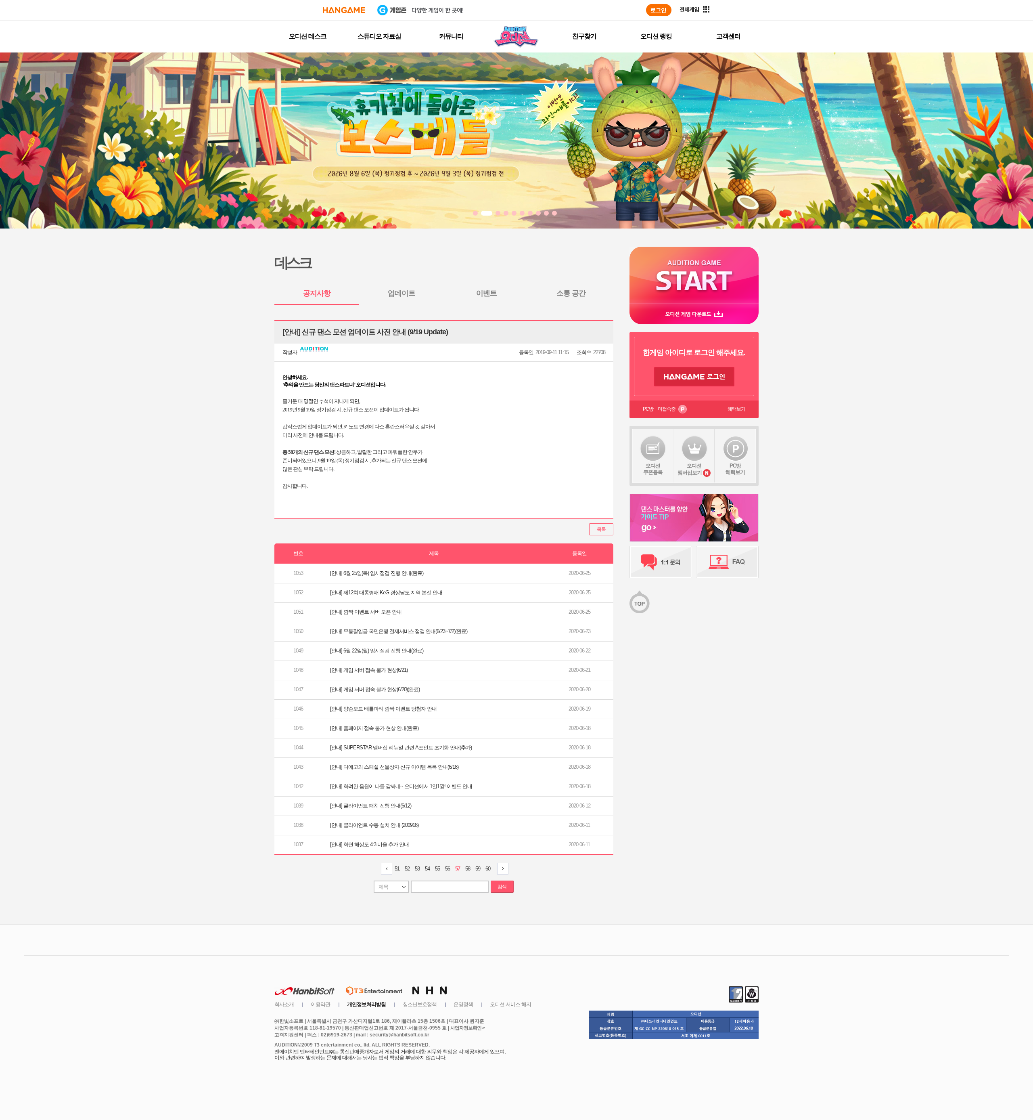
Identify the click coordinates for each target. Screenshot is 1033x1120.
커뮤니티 (451, 36)
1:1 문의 (660, 562)
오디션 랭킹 (656, 36)
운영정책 (463, 1004)
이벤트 (486, 293)
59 (477, 869)
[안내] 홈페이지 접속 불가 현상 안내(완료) (374, 728)
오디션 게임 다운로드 (694, 314)
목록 (601, 529)
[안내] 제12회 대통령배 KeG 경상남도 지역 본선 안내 (386, 592)
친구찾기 (584, 36)
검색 (502, 886)
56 (447, 869)
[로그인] (658, 10)
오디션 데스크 (307, 36)
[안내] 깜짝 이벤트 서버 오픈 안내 (365, 612)
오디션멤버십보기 (690, 469)
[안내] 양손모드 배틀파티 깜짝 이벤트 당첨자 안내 (383, 709)
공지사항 (316, 293)
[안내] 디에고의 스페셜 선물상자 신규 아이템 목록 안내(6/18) (394, 767)
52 (407, 869)
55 (437, 869)
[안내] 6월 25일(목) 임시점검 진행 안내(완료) (376, 573)
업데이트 (401, 293)
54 (427, 869)
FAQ (727, 562)
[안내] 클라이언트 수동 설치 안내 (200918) (374, 825)
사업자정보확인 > (467, 1028)
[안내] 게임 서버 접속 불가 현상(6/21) (369, 670)
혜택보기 (736, 409)
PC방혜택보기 (735, 469)
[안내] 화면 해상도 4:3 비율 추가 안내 (369, 844)
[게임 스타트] (694, 275)
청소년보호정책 (420, 1004)
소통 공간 (571, 293)
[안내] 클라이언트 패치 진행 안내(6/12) (370, 806)
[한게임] (344, 10)
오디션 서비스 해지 (510, 1004)
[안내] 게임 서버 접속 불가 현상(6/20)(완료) (375, 689)
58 (467, 869)
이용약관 (320, 1004)
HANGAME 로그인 (694, 376)
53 (417, 869)
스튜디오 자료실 (379, 36)
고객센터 (728, 36)
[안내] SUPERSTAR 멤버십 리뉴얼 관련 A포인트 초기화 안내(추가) (401, 748)
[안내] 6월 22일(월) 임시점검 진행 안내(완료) (376, 651)
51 (397, 869)
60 (487, 869)
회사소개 (284, 1004)
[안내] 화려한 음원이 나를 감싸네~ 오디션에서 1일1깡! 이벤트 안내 (401, 786)
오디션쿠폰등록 (653, 469)
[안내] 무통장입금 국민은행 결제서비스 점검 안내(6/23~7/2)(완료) (398, 631)
